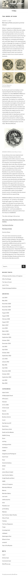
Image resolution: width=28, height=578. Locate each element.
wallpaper (4, 533)
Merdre (4, 490)
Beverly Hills (5, 414)
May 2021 (4, 300)
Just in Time (5, 285)
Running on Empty (7, 228)
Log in (3, 554)
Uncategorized (6, 530)
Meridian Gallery (6, 493)
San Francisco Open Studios (9, 515)
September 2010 (6, 377)
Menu (14, 10)
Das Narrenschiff (6, 423)
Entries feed (5, 558)
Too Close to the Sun (7, 225)
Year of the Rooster (7, 545)
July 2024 (4, 297)
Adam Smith (5, 392)
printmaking (5, 508)
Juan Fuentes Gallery (7, 475)
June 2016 (5, 328)
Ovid (3, 502)
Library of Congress (7, 484)
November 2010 (6, 371)
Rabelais (4, 512)
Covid (3, 420)
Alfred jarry (5, 398)
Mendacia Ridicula (7, 487)
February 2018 (6, 319)
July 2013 (4, 346)
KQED (3, 481)
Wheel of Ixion (6, 539)
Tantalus (4, 521)
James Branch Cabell (7, 472)
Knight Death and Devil (8, 478)
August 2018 (5, 316)
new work (4, 496)
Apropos (4, 401)
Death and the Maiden (8, 432)
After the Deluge (6, 279)
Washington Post (6, 536)
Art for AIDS (5, 404)
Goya (3, 460)
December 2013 (6, 343)
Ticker (4, 527)
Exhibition (5, 447)
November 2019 (6, 309)
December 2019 (6, 306)
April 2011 (4, 368)
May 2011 (4, 365)
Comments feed (6, 561)
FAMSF (4, 450)
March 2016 (5, 331)
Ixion (3, 469)
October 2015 (5, 334)
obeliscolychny (6, 499)
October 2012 (5, 352)
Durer (3, 438)
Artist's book (5, 407)
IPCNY (4, 466)
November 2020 (6, 303)
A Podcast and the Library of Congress (12, 276)
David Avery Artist (7, 429)
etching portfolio (6, 444)
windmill (4, 542)
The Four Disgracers (7, 524)
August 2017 (5, 322)
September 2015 (6, 337)
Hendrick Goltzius (7, 463)
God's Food (5, 456)
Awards (4, 411)
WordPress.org (6, 564)
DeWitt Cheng (6, 435)
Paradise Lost (5, 505)
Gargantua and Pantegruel (9, 453)
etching (4, 441)
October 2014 (5, 340)
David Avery (17, 3)
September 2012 (6, 355)
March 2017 (5, 325)
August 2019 (5, 313)
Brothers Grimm (6, 417)
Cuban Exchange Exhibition (9, 288)
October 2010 (5, 374)
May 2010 (4, 383)
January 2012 (5, 361)
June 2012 (5, 358)
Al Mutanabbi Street (7, 395)
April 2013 (5, 349)
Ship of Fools (5, 518)
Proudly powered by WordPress (9, 574)
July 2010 (4, 380)
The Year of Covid (6, 282)
